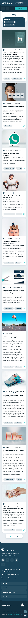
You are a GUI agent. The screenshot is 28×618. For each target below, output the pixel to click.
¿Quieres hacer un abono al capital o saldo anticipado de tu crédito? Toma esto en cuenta (13, 508)
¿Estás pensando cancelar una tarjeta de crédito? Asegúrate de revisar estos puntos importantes (13, 292)
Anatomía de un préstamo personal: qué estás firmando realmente (13, 53)
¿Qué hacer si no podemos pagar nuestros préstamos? (11, 242)
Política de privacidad (20, 614)
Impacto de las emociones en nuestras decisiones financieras (13, 396)
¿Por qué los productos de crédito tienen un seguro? (12, 197)
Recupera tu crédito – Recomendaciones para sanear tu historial (13, 337)
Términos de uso (11, 614)
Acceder (20, 9)
